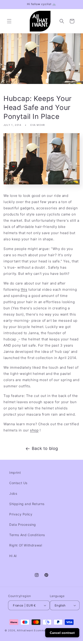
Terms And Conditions (27, 535)
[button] (9, 21)
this (24, 289)
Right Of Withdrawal (25, 545)
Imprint (15, 472)
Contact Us (18, 483)
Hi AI (13, 556)
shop (34, 430)
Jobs (13, 493)
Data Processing (22, 524)
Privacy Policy (20, 514)
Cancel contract (62, 633)
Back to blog (45, 448)
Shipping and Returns (26, 504)
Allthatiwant (25, 630)
